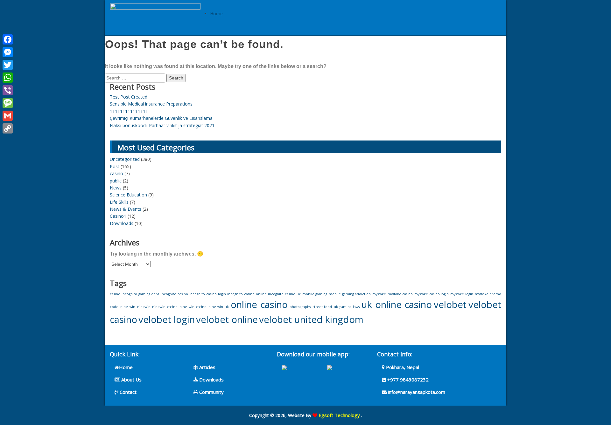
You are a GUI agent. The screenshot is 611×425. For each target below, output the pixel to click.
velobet (450, 304)
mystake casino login (431, 294)
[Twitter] (7, 64)
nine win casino (193, 307)
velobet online (227, 319)
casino (116, 173)
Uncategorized (125, 159)
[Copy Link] (7, 128)
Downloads (121, 223)
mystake (379, 294)
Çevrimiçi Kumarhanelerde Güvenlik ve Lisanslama (161, 118)
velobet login (166, 319)
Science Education (128, 195)
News (116, 188)
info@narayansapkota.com (416, 392)
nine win (127, 307)
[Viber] (7, 90)
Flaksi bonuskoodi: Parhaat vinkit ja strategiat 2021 (162, 125)
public (116, 181)
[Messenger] (7, 52)
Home (216, 13)
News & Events (125, 209)
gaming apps (148, 294)
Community (211, 392)
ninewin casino (165, 307)
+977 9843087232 (407, 379)
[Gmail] (7, 115)
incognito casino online (246, 294)
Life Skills (119, 202)
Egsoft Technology (339, 415)
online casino (259, 304)
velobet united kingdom (311, 319)
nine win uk (218, 307)
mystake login (461, 294)
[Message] (7, 103)
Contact (127, 392)
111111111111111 (129, 111)
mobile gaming (314, 294)
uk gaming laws (347, 307)
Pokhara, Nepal (402, 367)
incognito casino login (207, 294)
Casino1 (118, 216)
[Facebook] (7, 39)
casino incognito (123, 294)
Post (114, 166)
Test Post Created (128, 97)
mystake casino (400, 294)
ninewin (144, 307)
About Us (131, 379)
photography (300, 307)
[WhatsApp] (7, 77)
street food (322, 307)
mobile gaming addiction (350, 294)
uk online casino (397, 304)
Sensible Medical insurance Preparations (151, 104)
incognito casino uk (284, 294)
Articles (206, 367)
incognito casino (174, 294)
